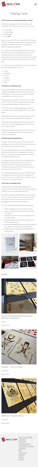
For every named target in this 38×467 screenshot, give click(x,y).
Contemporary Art (24, 444)
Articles (21, 457)
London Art (22, 448)
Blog (20, 450)
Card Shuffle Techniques (26, 446)
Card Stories (23, 452)
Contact (21, 459)
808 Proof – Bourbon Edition (10, 379)
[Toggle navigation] (35, 4)
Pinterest (22, 455)
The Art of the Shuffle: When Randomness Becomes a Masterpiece (18, 281)
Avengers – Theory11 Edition (10, 330)
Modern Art (22, 441)
